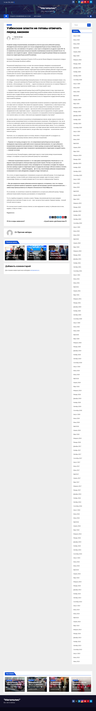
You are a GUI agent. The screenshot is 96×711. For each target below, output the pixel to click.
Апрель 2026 (77, 51)
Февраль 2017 (77, 486)
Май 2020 (76, 334)
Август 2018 (76, 414)
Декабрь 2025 (77, 67)
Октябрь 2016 (77, 502)
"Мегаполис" (48, 8)
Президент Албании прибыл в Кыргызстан (58, 255)
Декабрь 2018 (77, 398)
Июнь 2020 (76, 330)
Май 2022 (76, 239)
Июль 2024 (76, 135)
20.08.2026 (11, 687)
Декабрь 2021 (77, 259)
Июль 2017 (76, 466)
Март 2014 (76, 625)
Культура (53, 680)
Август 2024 (76, 131)
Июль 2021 (76, 279)
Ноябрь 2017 (77, 450)
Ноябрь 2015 (77, 546)
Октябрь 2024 (77, 123)
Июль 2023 (76, 183)
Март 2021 (76, 295)
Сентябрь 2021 (77, 271)
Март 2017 (76, 482)
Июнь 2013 (76, 661)
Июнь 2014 (76, 613)
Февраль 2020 (77, 342)
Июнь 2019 (76, 374)
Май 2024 (76, 143)
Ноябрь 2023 (77, 167)
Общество (31, 680)
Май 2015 (76, 569)
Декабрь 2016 (77, 494)
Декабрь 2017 (77, 446)
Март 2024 (76, 151)
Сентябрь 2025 (77, 79)
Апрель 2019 (77, 382)
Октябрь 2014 (77, 597)
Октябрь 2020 (77, 314)
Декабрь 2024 (77, 115)
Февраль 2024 (77, 155)
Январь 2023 (77, 207)
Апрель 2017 (77, 478)
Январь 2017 (77, 490)
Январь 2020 (77, 346)
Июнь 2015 (76, 565)
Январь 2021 (77, 303)
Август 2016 (76, 510)
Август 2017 (76, 462)
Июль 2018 (76, 418)
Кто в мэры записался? (16, 221)
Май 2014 (76, 617)
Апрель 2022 (77, 243)
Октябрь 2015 (77, 550)
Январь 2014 (77, 633)
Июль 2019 (76, 370)
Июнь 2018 (76, 422)
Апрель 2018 (77, 430)
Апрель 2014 (77, 621)
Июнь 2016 (76, 518)
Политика (9, 24)
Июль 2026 (76, 40)
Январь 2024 (77, 159)
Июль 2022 (76, 231)
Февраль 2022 (77, 251)
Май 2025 (76, 95)
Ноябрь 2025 (77, 71)
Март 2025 (76, 103)
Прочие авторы (18, 37)
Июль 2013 (76, 657)
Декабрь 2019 (77, 350)
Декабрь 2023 (77, 163)
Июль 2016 (76, 514)
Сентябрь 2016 (77, 506)
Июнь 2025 (76, 91)
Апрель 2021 (77, 291)
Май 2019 (76, 378)
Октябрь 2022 (77, 219)
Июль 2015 (76, 562)
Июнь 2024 (76, 139)
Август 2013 (76, 653)
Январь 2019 (77, 394)
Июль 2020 (76, 326)
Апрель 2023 (77, 195)
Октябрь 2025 (77, 75)
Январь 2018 (77, 442)
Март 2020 (76, 338)
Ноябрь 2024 (77, 119)
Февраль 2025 (77, 107)
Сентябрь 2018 (77, 410)
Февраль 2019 (77, 390)
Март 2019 (76, 386)
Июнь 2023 (76, 187)
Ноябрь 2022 (77, 215)
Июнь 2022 (76, 235)
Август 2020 (76, 322)
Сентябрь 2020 (77, 318)
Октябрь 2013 (77, 645)
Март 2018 (76, 434)
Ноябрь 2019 (77, 354)
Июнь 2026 (76, 44)
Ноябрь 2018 (77, 402)
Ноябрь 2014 (77, 593)
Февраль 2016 (77, 534)
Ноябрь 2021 (77, 263)
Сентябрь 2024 (77, 127)
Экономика (9, 680)
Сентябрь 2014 (77, 601)
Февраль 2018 (77, 438)
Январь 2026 (77, 63)
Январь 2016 (77, 538)
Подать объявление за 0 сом (20, 16)
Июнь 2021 (76, 283)
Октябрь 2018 (77, 406)
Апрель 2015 (77, 573)
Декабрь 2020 (77, 306)
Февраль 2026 (77, 59)
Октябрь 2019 (77, 358)
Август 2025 (76, 83)
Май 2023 (76, 191)
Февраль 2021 (77, 299)
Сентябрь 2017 (77, 458)
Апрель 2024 (77, 147)
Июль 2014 (76, 609)
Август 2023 (76, 179)
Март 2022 (76, 247)
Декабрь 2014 (77, 589)
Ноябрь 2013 (77, 641)
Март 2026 (76, 55)
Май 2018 (76, 426)
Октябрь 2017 (77, 454)
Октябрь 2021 (77, 267)
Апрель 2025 (77, 99)
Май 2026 (76, 47)
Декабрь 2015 (77, 542)
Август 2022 (76, 227)
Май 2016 (76, 522)
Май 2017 (76, 474)
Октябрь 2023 (77, 171)
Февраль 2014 (77, 629)
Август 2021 (76, 275)
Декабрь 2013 (77, 637)
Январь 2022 (77, 255)
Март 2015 (76, 577)
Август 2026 (76, 36)
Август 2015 (76, 558)
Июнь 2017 (76, 470)
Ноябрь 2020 (77, 310)
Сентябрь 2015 (77, 554)
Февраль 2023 (77, 203)
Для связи (37, 16)
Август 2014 (76, 605)
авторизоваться (34, 270)
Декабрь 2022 (77, 211)
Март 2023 (76, 199)
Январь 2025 (77, 111)
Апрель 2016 (77, 526)
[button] (88, 16)
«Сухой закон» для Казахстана (54, 221)
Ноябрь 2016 (77, 498)
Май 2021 (76, 287)
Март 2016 (76, 530)
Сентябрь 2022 (77, 223)
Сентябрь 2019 (77, 362)
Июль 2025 (76, 87)
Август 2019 (76, 366)
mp (17, 257)
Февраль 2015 (77, 581)
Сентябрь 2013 (77, 649)
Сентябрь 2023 (77, 175)
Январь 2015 (77, 585)
